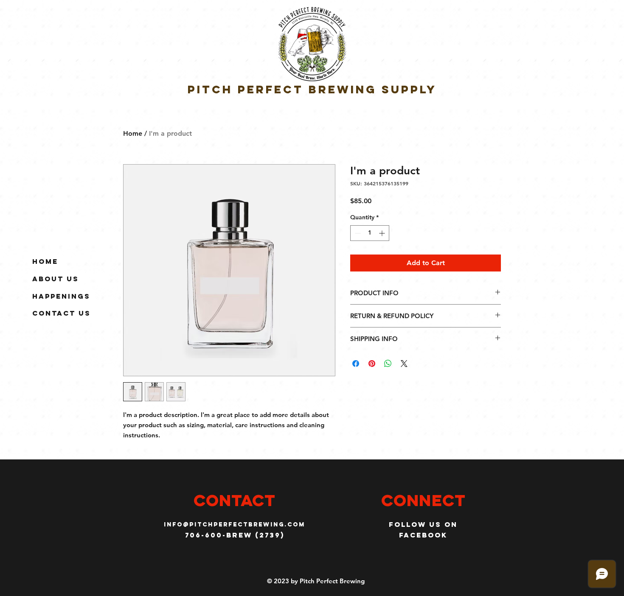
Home (45, 261)
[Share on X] (404, 363)
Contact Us (61, 313)
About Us (55, 278)
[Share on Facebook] (356, 363)
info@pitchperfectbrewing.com (234, 524)
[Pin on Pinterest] (372, 363)
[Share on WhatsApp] (388, 363)
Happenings (61, 296)
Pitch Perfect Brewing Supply (312, 89)
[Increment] (382, 233)
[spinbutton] (369, 233)
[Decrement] (356, 233)
